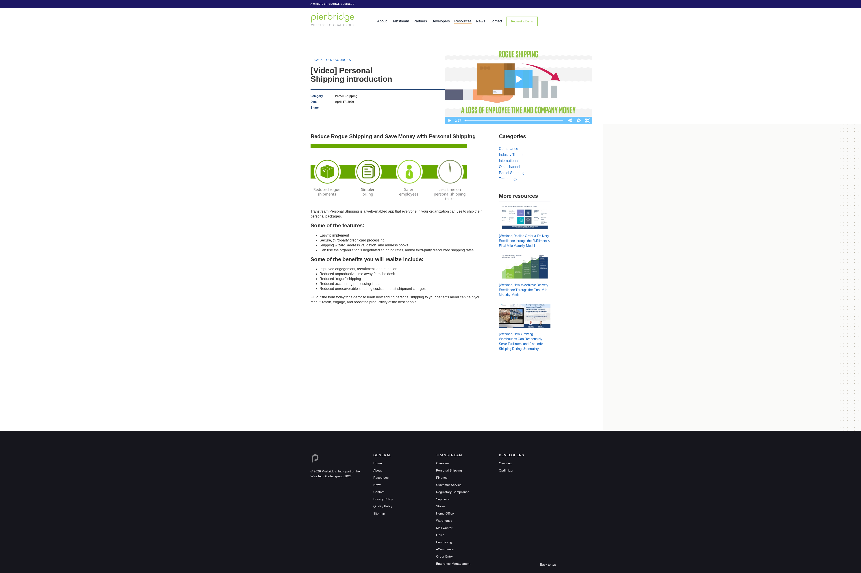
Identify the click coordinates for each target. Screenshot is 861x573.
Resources (463, 21)
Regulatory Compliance (452, 492)
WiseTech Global (326, 4)
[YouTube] (332, 487)
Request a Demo (522, 21)
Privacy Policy (383, 499)
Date (314, 101)
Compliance (508, 149)
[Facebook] (341, 108)
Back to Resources (332, 60)
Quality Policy (382, 506)
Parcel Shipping (511, 173)
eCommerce (445, 549)
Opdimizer (506, 470)
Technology (508, 179)
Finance (442, 477)
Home (377, 463)
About (382, 21)
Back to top (548, 564)
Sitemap (379, 513)
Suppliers (442, 499)
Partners (420, 21)
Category (317, 96)
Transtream (400, 21)
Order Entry (444, 556)
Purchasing (444, 542)
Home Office (445, 513)
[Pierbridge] (333, 19)
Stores (440, 506)
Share (315, 107)
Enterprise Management (453, 563)
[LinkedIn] (337, 108)
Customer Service (448, 485)
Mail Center (444, 528)
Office (440, 535)
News (480, 21)
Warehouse (444, 520)
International (509, 161)
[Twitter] (346, 108)
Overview (442, 463)
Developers (440, 21)
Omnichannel (509, 167)
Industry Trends (511, 155)
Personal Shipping (449, 470)
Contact (496, 21)
